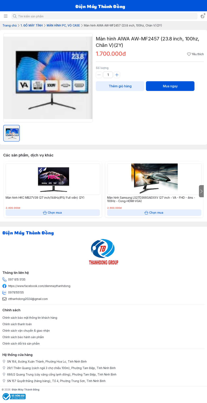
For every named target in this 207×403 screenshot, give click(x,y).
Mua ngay (170, 86)
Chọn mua (55, 212)
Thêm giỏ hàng (120, 86)
